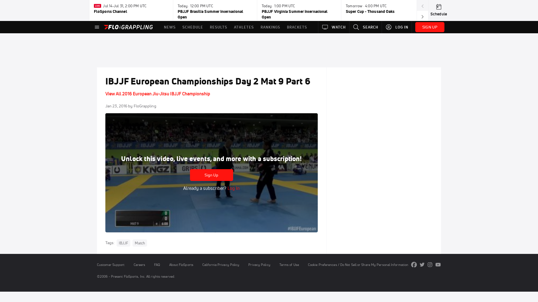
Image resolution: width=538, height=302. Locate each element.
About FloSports (181, 265)
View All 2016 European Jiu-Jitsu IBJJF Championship (157, 93)
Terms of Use (289, 265)
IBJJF (123, 243)
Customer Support (111, 265)
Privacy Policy (259, 265)
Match (140, 243)
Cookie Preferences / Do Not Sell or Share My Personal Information (358, 265)
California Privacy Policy (220, 265)
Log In (233, 188)
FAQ (157, 265)
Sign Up (211, 175)
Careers (139, 265)
